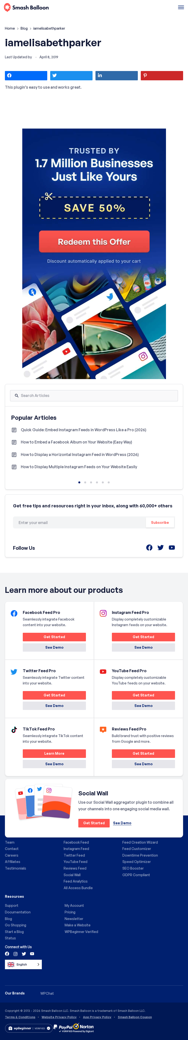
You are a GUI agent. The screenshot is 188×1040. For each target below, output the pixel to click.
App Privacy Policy (97, 1017)
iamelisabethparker (53, 42)
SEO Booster (133, 868)
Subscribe (160, 522)
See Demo (54, 647)
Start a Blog (14, 932)
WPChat (47, 993)
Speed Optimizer (136, 862)
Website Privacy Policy (59, 1017)
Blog (24, 28)
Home (10, 28)
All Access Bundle (78, 888)
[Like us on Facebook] (7, 953)
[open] (181, 8)
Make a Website (78, 925)
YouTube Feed (75, 862)
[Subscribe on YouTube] (31, 953)
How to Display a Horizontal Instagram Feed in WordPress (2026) (80, 454)
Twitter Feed (74, 855)
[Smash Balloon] (26, 7)
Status (10, 938)
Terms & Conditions (20, 1017)
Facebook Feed (76, 842)
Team (9, 842)
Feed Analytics (76, 881)
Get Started (44, 637)
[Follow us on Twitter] (23, 953)
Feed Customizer (136, 849)
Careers (11, 855)
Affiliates (12, 862)
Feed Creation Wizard (140, 842)
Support (11, 905)
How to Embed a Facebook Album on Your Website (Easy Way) (76, 442)
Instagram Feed (76, 849)
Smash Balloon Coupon (135, 1017)
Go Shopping (15, 925)
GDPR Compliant (136, 875)
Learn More (43, 754)
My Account (74, 905)
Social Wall (72, 875)
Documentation (18, 912)
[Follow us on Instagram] (15, 953)
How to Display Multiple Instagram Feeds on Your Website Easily (79, 466)
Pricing (70, 912)
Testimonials (15, 868)
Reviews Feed (75, 868)
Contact (12, 849)
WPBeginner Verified (81, 932)
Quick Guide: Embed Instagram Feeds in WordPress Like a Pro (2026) (83, 429)
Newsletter (74, 919)
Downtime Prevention (140, 855)
